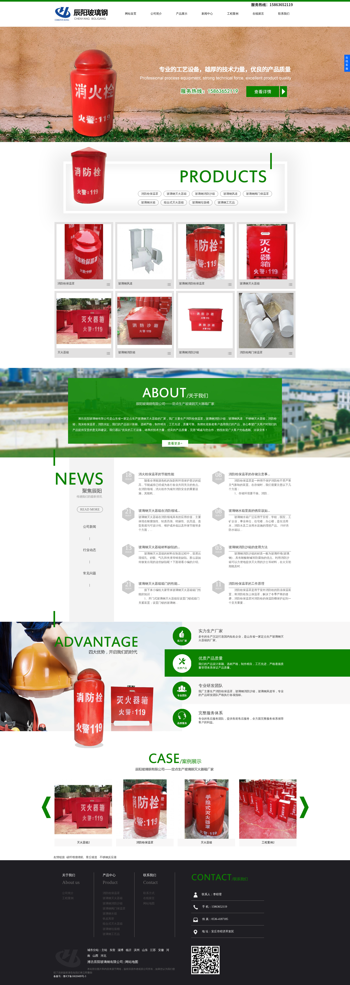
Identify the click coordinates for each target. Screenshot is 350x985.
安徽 (161, 950)
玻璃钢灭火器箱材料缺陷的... (159, 547)
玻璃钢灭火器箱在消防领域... (159, 510)
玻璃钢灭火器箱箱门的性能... (159, 583)
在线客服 (347, 63)
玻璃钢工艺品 (226, 202)
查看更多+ (175, 443)
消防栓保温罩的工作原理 (246, 583)
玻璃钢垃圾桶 (200, 202)
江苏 (153, 950)
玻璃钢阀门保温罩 (257, 193)
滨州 (137, 950)
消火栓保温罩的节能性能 (156, 474)
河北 (103, 955)
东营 (112, 950)
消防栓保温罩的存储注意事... (249, 474)
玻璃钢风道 (230, 193)
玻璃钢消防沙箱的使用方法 (248, 547)
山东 (145, 950)
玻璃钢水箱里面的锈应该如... (249, 510)
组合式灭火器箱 (174, 202)
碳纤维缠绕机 (74, 857)
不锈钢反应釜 (108, 857)
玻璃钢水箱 (148, 202)
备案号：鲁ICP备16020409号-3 (69, 976)
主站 (104, 950)
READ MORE (90, 509)
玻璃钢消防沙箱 (205, 193)
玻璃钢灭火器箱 (177, 193)
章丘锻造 (91, 857)
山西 (95, 955)
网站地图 (131, 962)
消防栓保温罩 (149, 193)
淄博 (120, 950)
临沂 (128, 950)
